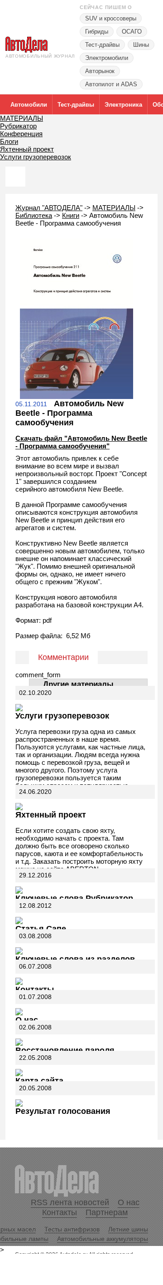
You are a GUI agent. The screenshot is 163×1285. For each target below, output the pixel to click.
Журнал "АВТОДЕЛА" (48, 208)
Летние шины (128, 1229)
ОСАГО (132, 31)
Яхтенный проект (27, 149)
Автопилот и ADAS (111, 84)
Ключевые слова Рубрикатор (74, 898)
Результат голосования (62, 1111)
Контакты (34, 989)
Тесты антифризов (72, 1229)
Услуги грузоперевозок (35, 157)
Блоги (9, 141)
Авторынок (100, 71)
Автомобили (28, 104)
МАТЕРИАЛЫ (21, 118)
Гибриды (96, 31)
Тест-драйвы (102, 44)
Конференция (21, 134)
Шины (141, 44)
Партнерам (107, 1212)
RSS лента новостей (70, 1202)
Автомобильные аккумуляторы (102, 1238)
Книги (70, 215)
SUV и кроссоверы (110, 18)
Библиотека (33, 215)
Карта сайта (39, 1080)
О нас (26, 1019)
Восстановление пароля (65, 1050)
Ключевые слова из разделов (75, 959)
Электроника (123, 104)
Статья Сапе (40, 928)
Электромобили (106, 57)
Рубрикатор (18, 126)
